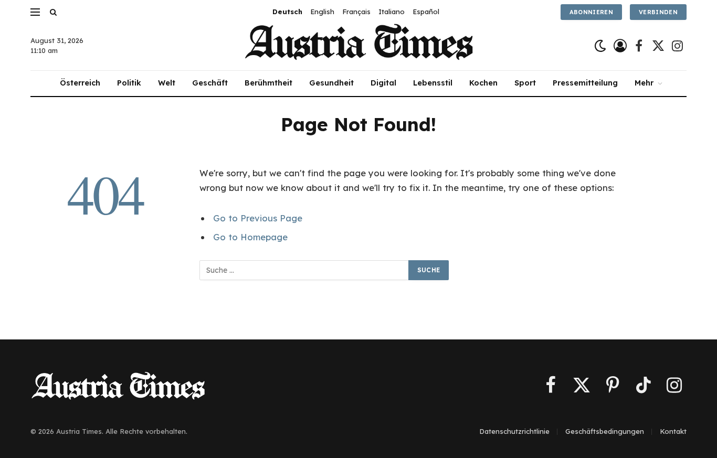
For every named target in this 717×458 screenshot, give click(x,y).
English (322, 11)
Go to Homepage (250, 236)
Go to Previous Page (257, 217)
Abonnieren (591, 12)
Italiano (391, 11)
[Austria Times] (359, 46)
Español (426, 11)
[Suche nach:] (304, 270)
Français (356, 11)
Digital (383, 83)
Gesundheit (331, 83)
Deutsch (287, 11)
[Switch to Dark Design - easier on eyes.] (600, 45)
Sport (525, 83)
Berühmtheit (268, 83)
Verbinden (658, 12)
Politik (129, 83)
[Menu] (35, 12)
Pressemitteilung (585, 83)
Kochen (483, 83)
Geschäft (210, 83)
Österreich (80, 83)
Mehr (644, 83)
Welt (166, 83)
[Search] (52, 12)
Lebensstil (432, 83)
